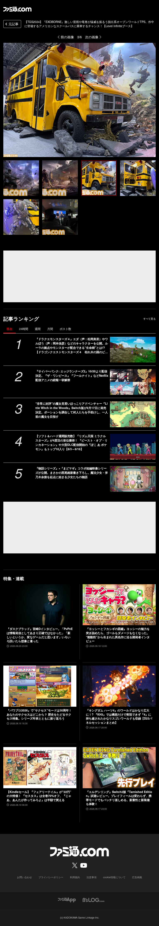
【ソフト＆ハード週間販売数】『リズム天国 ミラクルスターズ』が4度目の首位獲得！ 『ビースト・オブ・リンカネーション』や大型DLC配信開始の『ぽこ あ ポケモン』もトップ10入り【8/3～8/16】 (71, 442)
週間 (38, 329)
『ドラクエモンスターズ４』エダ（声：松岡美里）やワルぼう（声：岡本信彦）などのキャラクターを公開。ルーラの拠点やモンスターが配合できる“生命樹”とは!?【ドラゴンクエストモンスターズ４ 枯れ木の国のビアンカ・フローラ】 (71, 345)
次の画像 (91, 37)
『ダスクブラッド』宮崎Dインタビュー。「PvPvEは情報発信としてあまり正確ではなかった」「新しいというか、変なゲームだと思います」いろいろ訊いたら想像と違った (40, 635)
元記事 (13, 24)
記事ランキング (21, 319)
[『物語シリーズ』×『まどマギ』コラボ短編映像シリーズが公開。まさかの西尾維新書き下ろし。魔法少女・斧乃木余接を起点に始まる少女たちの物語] (133, 479)
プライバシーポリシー (51, 877)
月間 (50, 329)
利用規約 (75, 877)
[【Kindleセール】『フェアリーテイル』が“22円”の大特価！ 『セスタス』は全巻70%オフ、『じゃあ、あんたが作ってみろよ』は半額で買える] (39, 767)
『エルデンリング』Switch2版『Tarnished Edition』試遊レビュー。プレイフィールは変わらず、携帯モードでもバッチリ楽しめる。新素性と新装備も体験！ (119, 798)
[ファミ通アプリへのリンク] (67, 899)
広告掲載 (137, 877)
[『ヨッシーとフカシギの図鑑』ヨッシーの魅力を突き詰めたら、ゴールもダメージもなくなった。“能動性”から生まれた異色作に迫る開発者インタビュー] (119, 604)
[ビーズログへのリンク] (93, 899)
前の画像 (67, 37)
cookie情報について (114, 877)
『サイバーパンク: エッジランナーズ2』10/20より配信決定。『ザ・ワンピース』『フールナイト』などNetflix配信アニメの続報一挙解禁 (71, 375)
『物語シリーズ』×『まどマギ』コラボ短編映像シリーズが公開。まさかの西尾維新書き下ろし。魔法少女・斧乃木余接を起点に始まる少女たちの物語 (71, 472)
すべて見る (149, 318)
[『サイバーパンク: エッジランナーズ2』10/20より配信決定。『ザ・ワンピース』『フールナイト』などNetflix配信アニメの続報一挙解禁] (133, 382)
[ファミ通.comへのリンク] (17, 9)
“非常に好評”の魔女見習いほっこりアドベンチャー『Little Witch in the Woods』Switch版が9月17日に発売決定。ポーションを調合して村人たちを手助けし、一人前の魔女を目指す (71, 410)
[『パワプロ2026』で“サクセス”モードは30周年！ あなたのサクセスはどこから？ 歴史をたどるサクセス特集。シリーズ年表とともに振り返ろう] (39, 686)
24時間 (23, 329)
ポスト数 (65, 329)
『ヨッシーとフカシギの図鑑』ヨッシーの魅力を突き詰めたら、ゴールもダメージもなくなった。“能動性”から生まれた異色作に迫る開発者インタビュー (118, 635)
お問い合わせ (24, 877)
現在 (9, 329)
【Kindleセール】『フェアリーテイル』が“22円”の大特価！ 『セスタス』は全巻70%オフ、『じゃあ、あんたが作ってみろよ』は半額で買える (39, 796)
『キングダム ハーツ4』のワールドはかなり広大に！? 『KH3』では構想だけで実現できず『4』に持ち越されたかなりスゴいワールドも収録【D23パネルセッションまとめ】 (119, 716)
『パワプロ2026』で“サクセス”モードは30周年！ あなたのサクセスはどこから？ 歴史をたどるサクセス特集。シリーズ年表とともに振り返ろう (39, 714)
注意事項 (91, 877)
